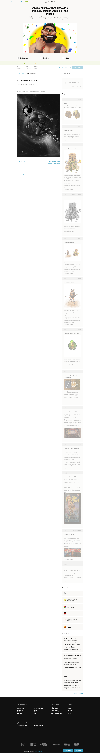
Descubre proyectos (6, 1)
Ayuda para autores (38, 725)
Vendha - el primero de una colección (71, 675)
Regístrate (84, 1)
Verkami (50, 2)
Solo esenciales (68, 750)
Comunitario (20, 710)
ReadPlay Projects (24, 58)
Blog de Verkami (54, 707)
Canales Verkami (54, 710)
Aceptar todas (78, 750)
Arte (35, 707)
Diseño (18, 711)
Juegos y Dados (70, 607)
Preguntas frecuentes (22, 725)
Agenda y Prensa (54, 708)
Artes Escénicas (20, 708)
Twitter (69, 708)
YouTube (70, 710)
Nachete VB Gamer (71, 614)
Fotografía (19, 713)
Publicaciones (37, 715)
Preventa (23, 1)
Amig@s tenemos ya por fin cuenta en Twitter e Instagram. (54, 162)
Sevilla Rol (69, 594)
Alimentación (20, 707)
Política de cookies (38, 751)
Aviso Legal (75, 733)
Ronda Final (69, 620)
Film (35, 711)
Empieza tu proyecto (15, 1)
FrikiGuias (69, 627)
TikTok (69, 713)
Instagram (70, 711)
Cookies (81, 733)
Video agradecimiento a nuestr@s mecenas (72, 656)
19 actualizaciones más (78, 693)
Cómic (35, 710)
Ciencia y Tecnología (38, 708)
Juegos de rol (46, 58)
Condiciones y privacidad (66, 733)
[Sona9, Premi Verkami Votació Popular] (77, 744)
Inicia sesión (78, 1)
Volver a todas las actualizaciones (24, 78)
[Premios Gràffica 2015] (23, 744)
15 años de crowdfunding (56, 713)
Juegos (35, 713)
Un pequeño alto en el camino (23, 161)
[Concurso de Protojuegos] (57, 744)
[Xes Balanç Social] (33, 744)
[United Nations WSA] (43, 744)
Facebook (70, 707)
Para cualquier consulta (70, 638)
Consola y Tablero (71, 600)
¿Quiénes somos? (55, 711)
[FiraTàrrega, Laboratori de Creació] (67, 744)
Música (18, 715)
